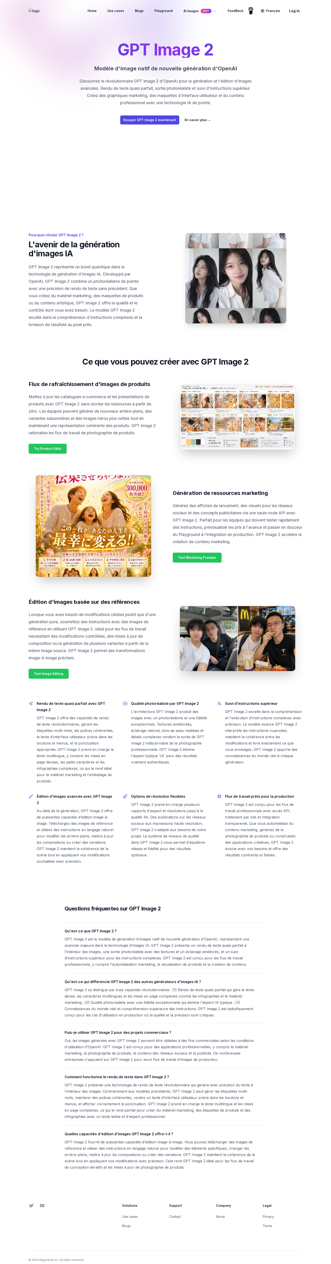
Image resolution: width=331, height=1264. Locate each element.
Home (92, 11)
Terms (267, 1226)
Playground (163, 11)
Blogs (139, 11)
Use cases (115, 11)
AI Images (196, 11)
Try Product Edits (47, 448)
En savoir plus (198, 120)
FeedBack (235, 11)
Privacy (268, 1216)
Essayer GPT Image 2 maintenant (149, 120)
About (220, 1216)
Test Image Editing (48, 674)
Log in (294, 11)
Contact (175, 1216)
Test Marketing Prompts (197, 557)
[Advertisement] (165, 176)
